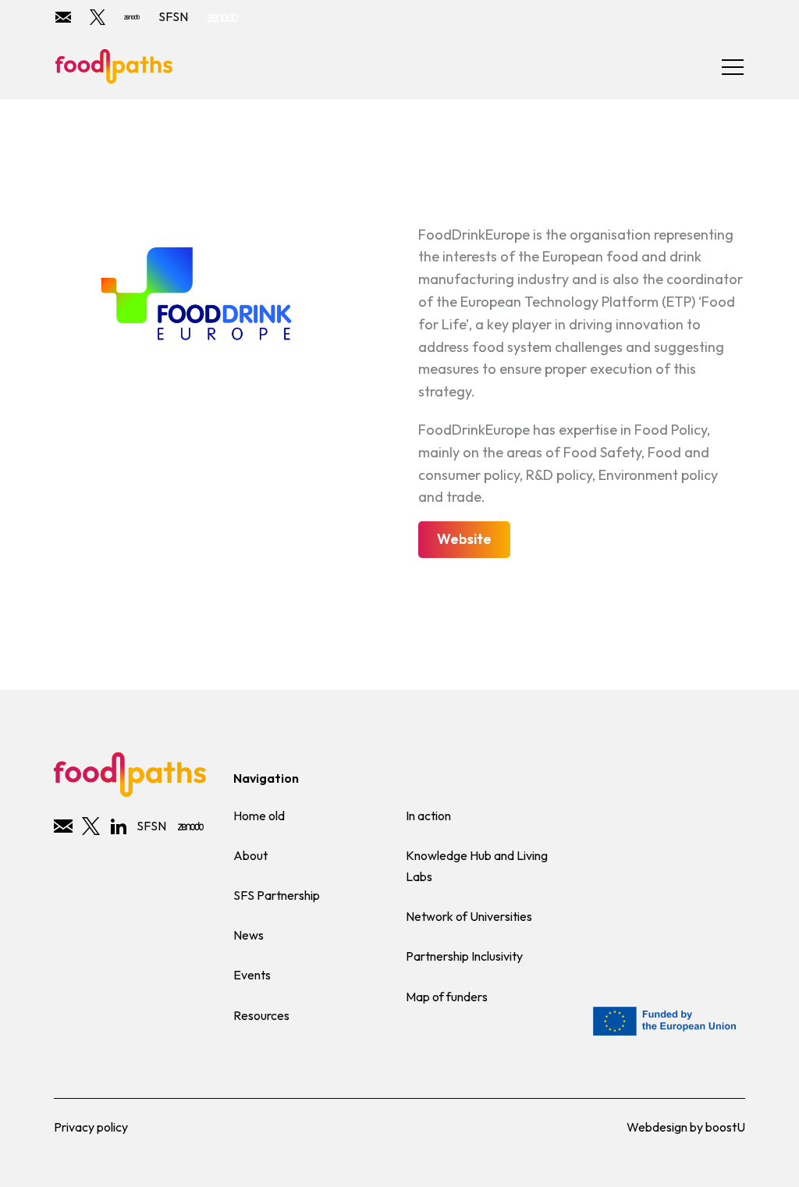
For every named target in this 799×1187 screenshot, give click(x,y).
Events (252, 975)
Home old (259, 815)
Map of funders (447, 996)
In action (428, 815)
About (250, 855)
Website (464, 539)
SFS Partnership (276, 895)
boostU (725, 1127)
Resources (261, 1015)
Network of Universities (469, 916)
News (248, 935)
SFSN (173, 16)
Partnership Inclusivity (464, 956)
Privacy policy (91, 1127)
